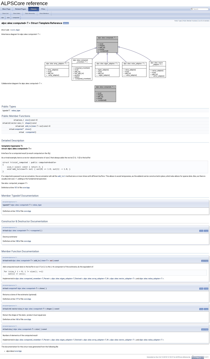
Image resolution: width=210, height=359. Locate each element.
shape (27, 123)
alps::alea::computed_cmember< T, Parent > (33, 279)
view (33, 126)
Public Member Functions (190, 21)
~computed (30, 132)
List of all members (203, 21)
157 (15, 188)
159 (17, 211)
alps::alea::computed (19, 205)
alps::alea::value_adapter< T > (152, 279)
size (27, 120)
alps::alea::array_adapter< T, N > (96, 279)
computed (16, 17)
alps (2, 17)
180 (17, 241)
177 (17, 299)
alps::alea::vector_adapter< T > (123, 279)
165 (17, 319)
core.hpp (15, 30)
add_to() (62, 176)
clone (27, 129)
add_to (28, 126)
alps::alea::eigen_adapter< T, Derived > (67, 279)
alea (8, 17)
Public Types (178, 21)
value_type (16, 111)
